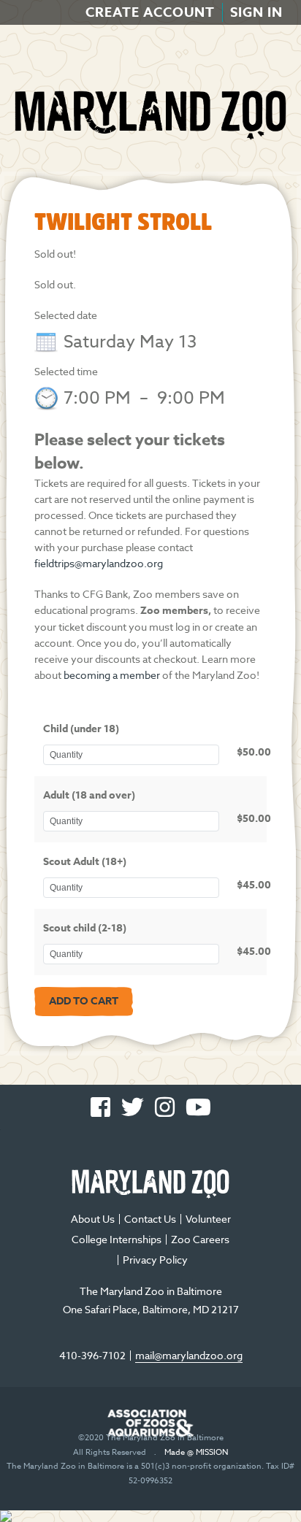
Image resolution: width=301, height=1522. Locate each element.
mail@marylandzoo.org (189, 1355)
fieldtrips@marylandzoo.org (98, 563)
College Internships (116, 1239)
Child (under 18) (81, 729)
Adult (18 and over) (89, 795)
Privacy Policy (155, 1260)
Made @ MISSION (196, 1452)
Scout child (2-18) (84, 928)
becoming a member (112, 675)
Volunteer (208, 1219)
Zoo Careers (200, 1239)
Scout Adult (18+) (84, 861)
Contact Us (150, 1219)
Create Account (150, 12)
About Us (93, 1219)
